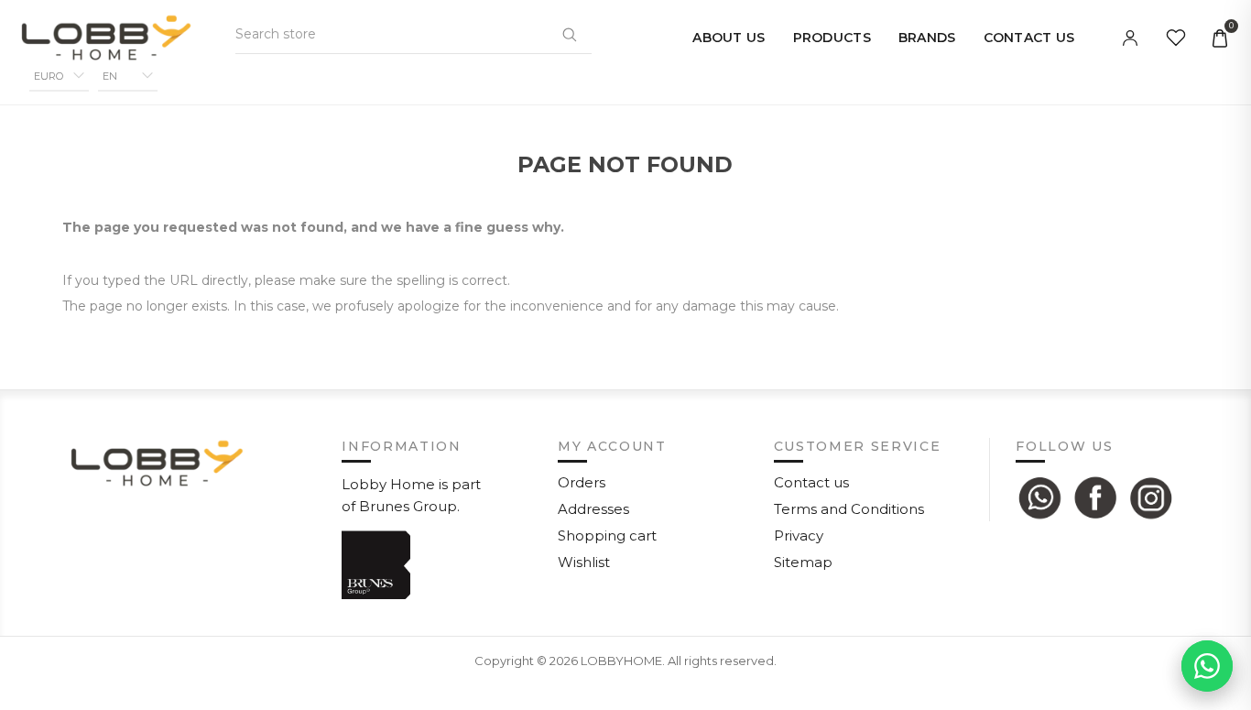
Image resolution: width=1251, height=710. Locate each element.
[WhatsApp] (1039, 497)
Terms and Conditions (849, 509)
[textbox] (326, 34)
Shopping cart (607, 535)
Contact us (811, 482)
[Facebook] (1095, 497)
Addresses (593, 509)
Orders (581, 482)
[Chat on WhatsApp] (1207, 666)
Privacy (798, 535)
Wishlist (584, 562)
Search (569, 34)
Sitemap (803, 562)
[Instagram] (1151, 497)
